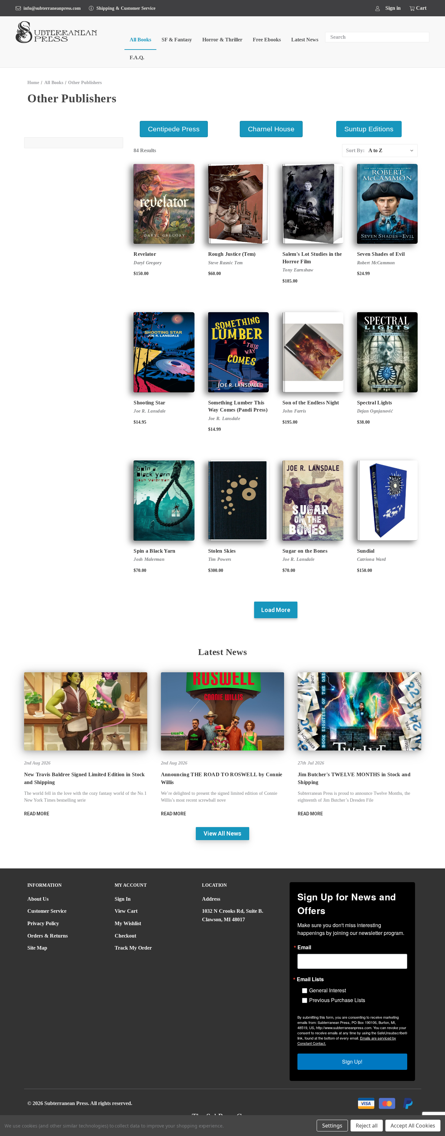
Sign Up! (352, 1061)
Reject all (367, 1125)
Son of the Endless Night (310, 402)
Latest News (304, 39)
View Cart (126, 911)
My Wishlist (128, 923)
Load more (275, 609)
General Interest (327, 990)
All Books (140, 39)
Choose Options (164, 209)
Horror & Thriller (222, 39)
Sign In (123, 899)
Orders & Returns (47, 936)
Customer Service (46, 911)
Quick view (158, 198)
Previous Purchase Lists (337, 1000)
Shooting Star (149, 402)
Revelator (145, 254)
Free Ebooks (267, 39)
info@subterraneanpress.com (52, 8)
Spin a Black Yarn (154, 551)
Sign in (393, 8)
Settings (332, 1125)
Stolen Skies (222, 551)
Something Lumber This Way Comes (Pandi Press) (237, 406)
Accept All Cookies (413, 1125)
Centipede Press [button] (174, 129)
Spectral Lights (374, 402)
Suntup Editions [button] (369, 129)
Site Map (37, 948)
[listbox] (392, 150)
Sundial (366, 551)
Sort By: (355, 150)
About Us (38, 899)
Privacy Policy (43, 923)
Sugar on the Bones (304, 551)
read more (36, 813)
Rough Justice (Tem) (232, 254)
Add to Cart (238, 506)
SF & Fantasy (177, 39)
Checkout (125, 936)
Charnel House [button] (271, 129)
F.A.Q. (137, 57)
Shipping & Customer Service (125, 8)
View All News (222, 833)
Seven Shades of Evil (381, 254)
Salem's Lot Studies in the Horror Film (312, 257)
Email (304, 947)
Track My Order (133, 948)
